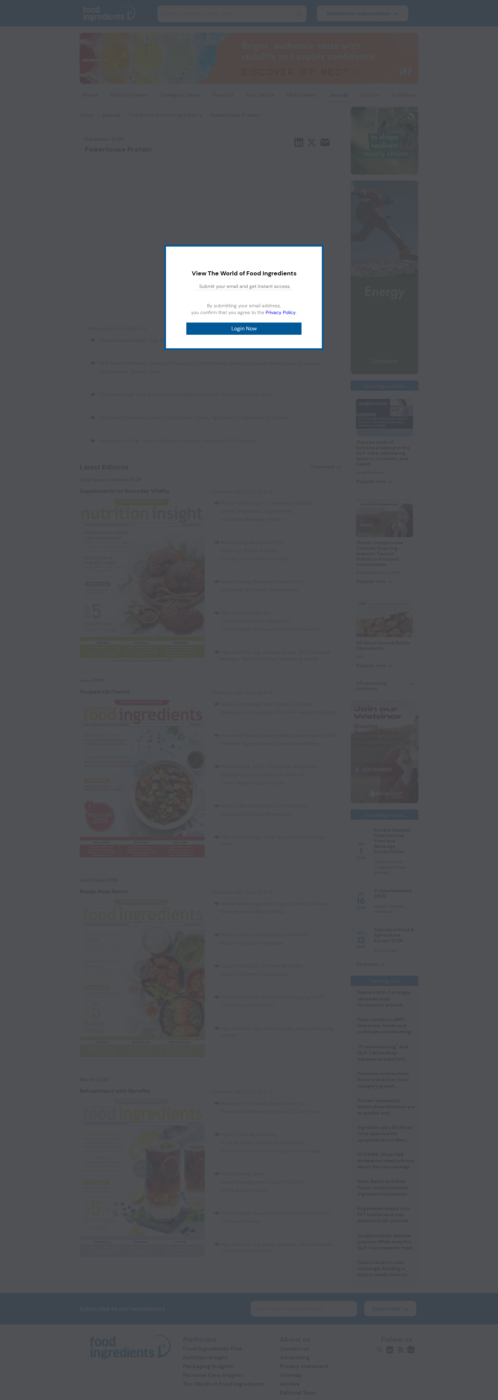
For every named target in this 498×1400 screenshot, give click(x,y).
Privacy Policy (281, 312)
